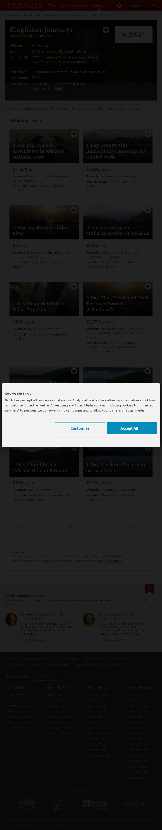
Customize (79, 428)
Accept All (129, 428)
